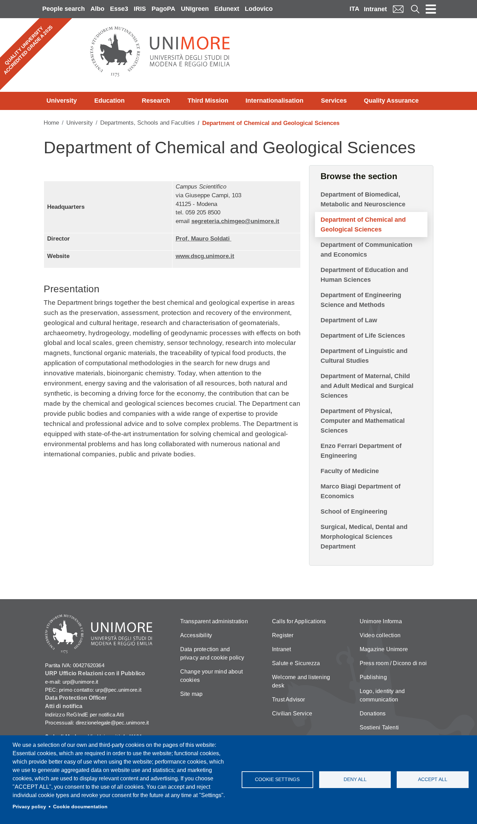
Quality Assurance (391, 100)
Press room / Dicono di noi (393, 663)
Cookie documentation (80, 806)
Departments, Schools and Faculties (147, 122)
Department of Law (349, 320)
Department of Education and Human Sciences (364, 274)
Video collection (380, 635)
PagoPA (163, 8)
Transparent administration (214, 621)
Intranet (375, 9)
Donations (373, 713)
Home (51, 122)
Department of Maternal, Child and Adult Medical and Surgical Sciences (367, 386)
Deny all (355, 779)
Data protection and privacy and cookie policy (212, 653)
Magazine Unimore (384, 649)
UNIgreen (195, 8)
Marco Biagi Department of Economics (361, 491)
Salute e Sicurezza (296, 663)
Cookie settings (277, 779)
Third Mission (208, 100)
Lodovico (259, 8)
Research (156, 100)
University (61, 100)
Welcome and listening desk (301, 681)
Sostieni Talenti (379, 727)
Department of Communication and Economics (366, 249)
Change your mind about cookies (211, 676)
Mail (398, 9)
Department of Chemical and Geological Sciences (363, 224)
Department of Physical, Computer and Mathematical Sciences (363, 420)
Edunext (226, 8)
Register (283, 635)
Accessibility (196, 635)
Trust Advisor (288, 699)
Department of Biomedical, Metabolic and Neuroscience (363, 199)
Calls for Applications (299, 621)
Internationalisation (274, 100)
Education (109, 100)
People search (63, 8)
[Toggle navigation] (431, 9)
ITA (354, 8)
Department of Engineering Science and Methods (361, 300)
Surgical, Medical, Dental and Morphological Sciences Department (364, 536)
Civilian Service (292, 713)
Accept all (432, 779)
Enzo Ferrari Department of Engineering (361, 450)
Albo (97, 8)
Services (334, 100)
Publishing (373, 677)
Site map (191, 694)
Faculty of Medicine (350, 471)
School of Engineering (354, 511)
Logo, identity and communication (382, 695)
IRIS (140, 8)
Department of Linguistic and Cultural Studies (364, 355)
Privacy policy (29, 806)
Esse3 (119, 8)
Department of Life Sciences (363, 335)
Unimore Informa (381, 621)
